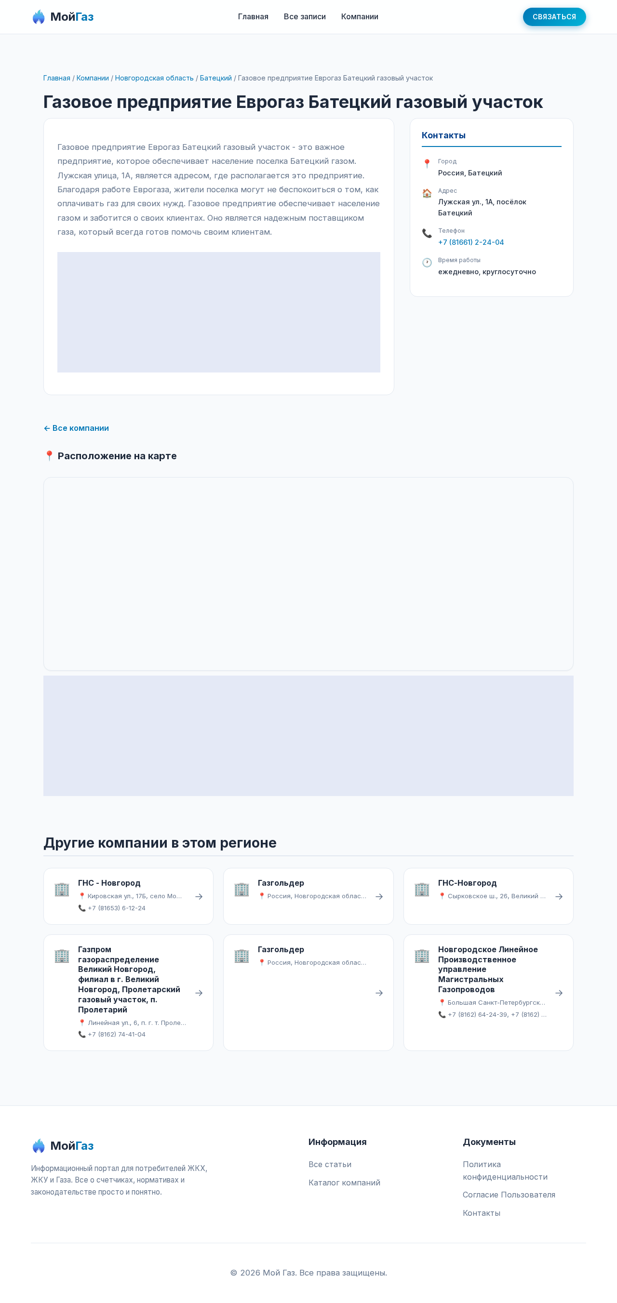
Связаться (555, 17)
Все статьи (329, 1164)
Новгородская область (154, 78)
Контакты (481, 1213)
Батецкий (216, 78)
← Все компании (76, 428)
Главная (253, 16)
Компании (359, 16)
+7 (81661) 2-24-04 (471, 242)
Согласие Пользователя (509, 1194)
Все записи (305, 16)
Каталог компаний (344, 1182)
